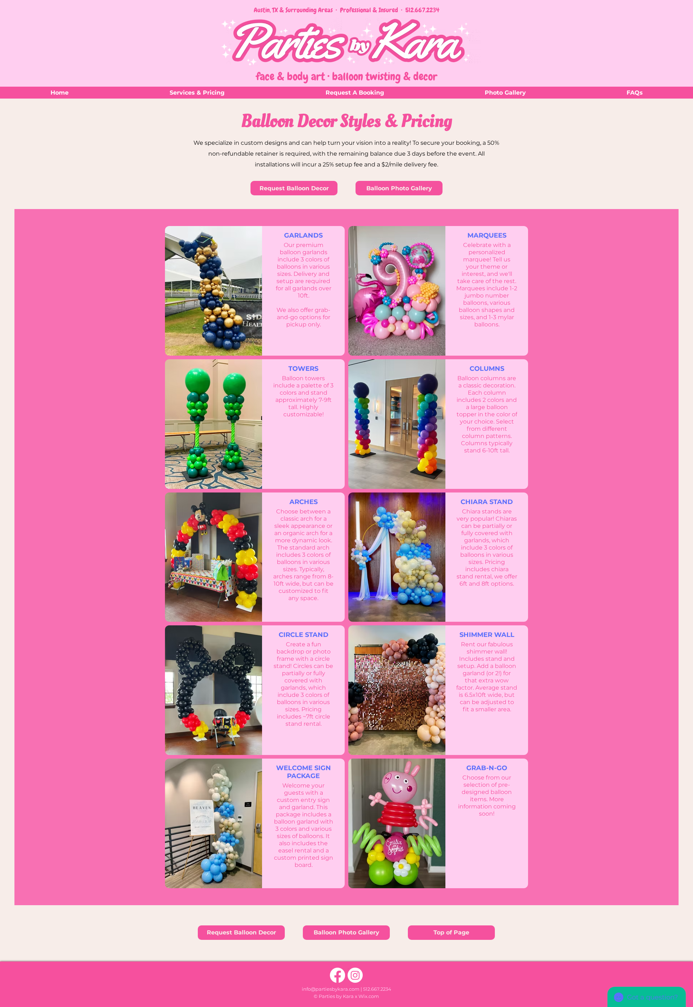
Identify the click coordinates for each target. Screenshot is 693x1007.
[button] (197, 93)
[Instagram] (355, 975)
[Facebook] (337, 975)
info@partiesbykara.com (330, 989)
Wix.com (368, 996)
